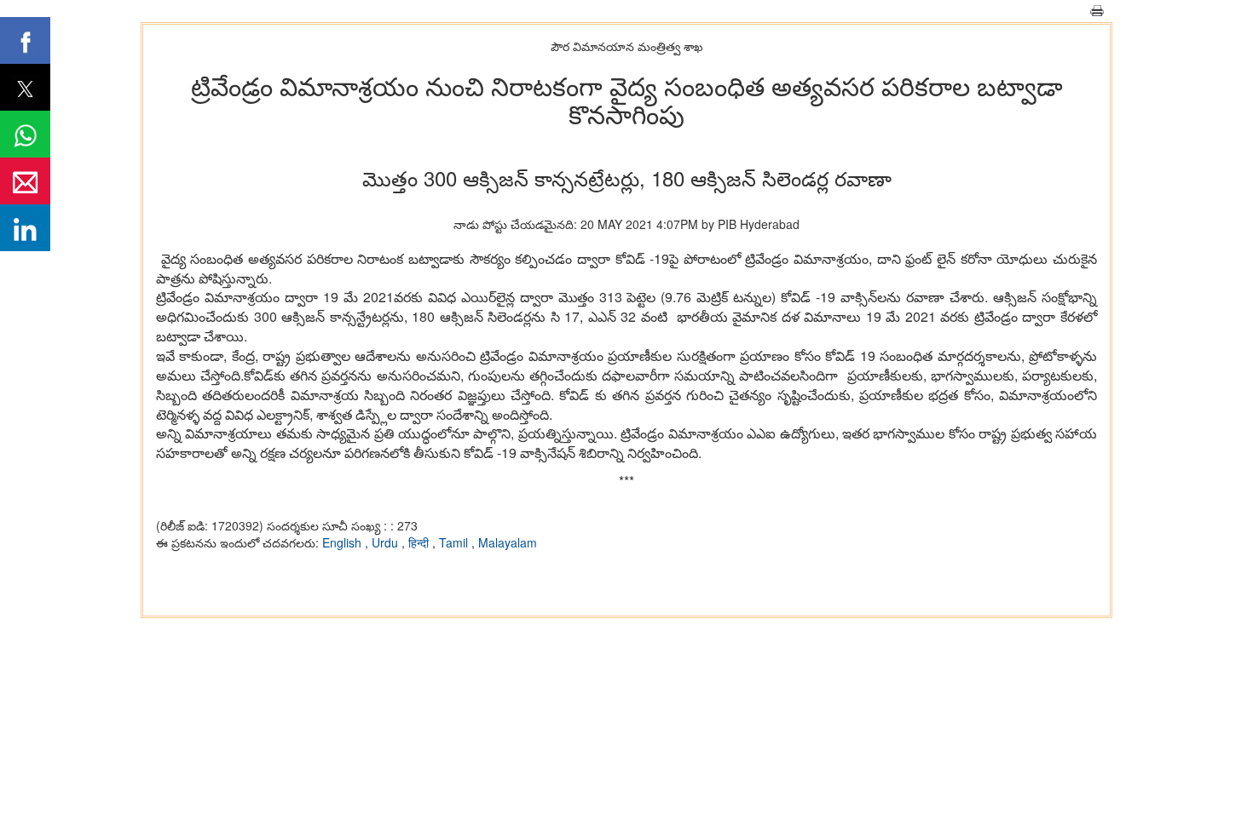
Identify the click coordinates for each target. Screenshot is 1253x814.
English (343, 542)
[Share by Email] (25, 181)
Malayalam (507, 542)
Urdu (386, 542)
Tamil (455, 542)
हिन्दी (420, 542)
